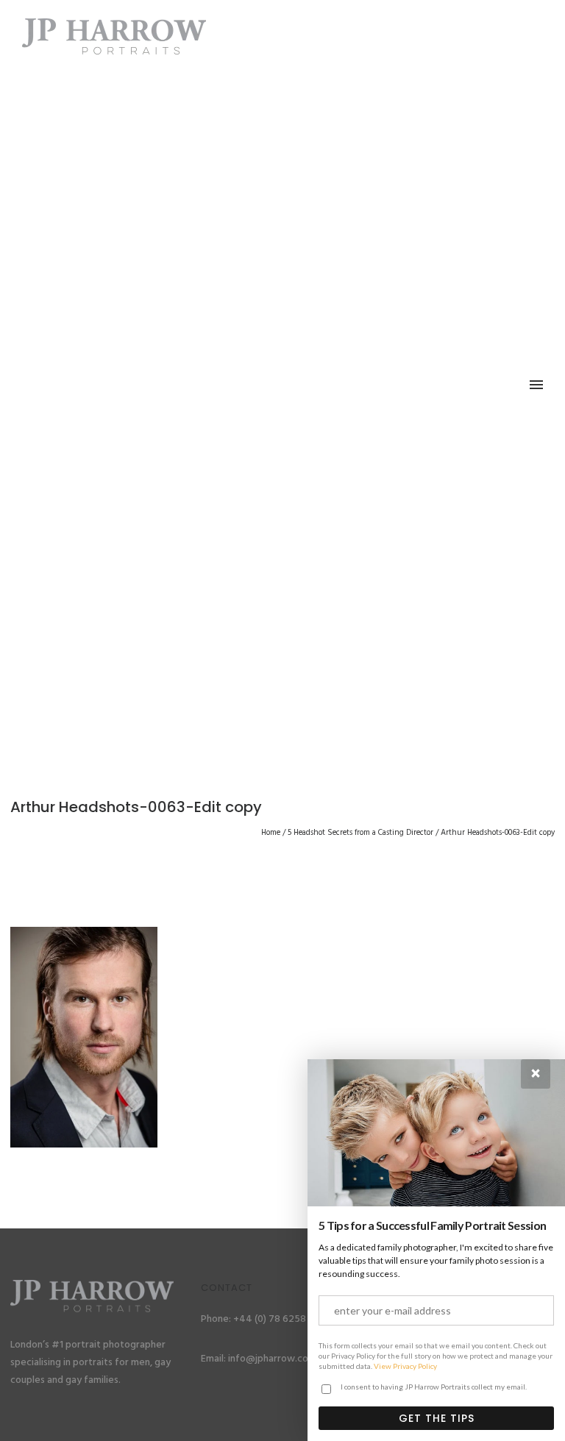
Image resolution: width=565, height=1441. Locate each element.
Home (270, 832)
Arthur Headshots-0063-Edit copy (498, 832)
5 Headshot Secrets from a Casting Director (360, 832)
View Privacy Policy (405, 1366)
